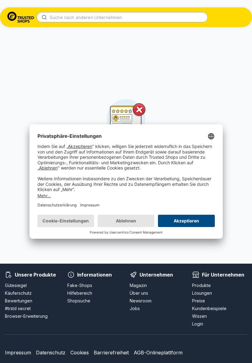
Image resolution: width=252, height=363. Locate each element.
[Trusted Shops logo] (20, 17)
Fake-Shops (79, 285)
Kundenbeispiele (209, 308)
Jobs (135, 308)
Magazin (138, 285)
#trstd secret (18, 308)
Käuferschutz (18, 293)
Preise (198, 300)
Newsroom (141, 300)
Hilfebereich (79, 293)
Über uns (139, 293)
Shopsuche (78, 300)
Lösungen (202, 293)
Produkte (201, 285)
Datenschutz (50, 352)
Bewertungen (18, 300)
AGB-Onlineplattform (158, 352)
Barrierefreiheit (111, 352)
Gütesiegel (16, 285)
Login (197, 323)
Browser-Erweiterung (26, 316)
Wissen (199, 316)
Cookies (79, 352)
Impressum (18, 352)
